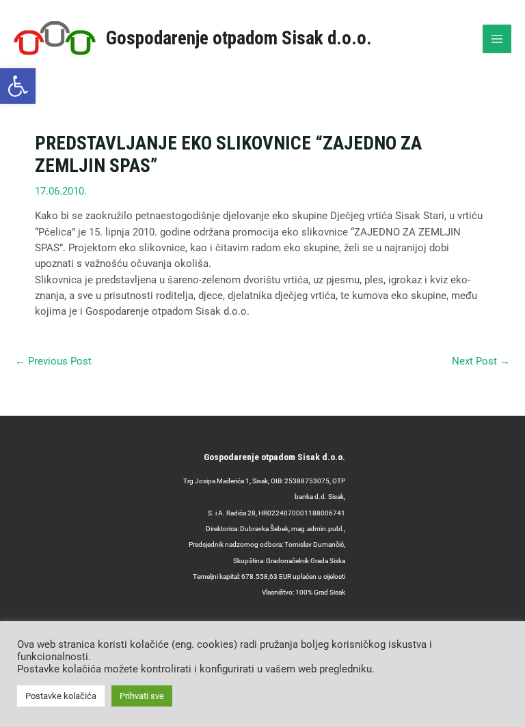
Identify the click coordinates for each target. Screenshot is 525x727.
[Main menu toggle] (497, 39)
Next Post (481, 361)
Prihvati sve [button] (142, 696)
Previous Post (53, 361)
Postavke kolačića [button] (60, 696)
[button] (18, 86)
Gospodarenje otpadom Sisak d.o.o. (239, 38)
